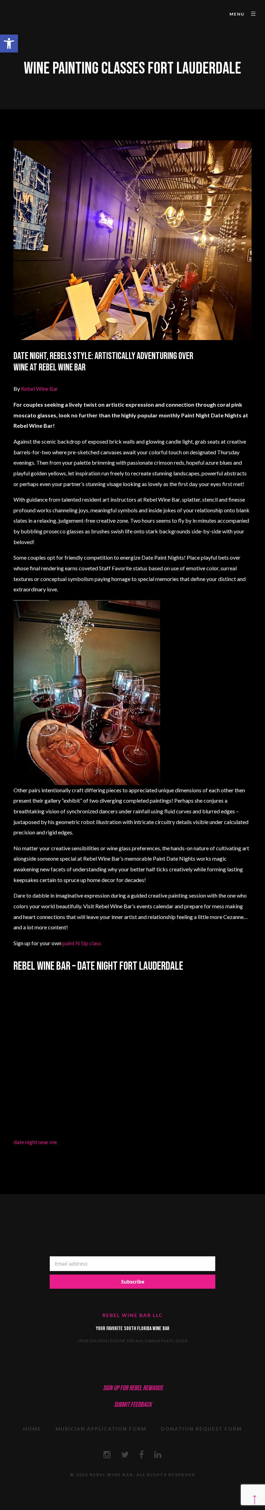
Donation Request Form (201, 1429)
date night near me (35, 1142)
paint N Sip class (81, 943)
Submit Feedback (132, 1405)
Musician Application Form (101, 1429)
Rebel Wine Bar (39, 388)
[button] (9, 43)
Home (32, 1429)
